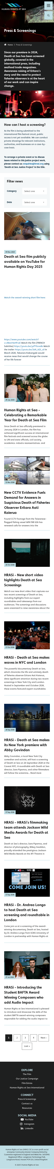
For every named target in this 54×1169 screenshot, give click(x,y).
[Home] (14, 6)
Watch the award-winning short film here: (25, 297)
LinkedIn (29, 1128)
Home (10, 45)
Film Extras (27, 1083)
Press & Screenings (27, 1099)
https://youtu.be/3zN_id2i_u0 (30, 349)
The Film (27, 1074)
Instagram (29, 1124)
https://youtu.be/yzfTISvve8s (28, 346)
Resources (27, 1108)
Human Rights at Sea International (27, 1087)
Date (9, 202)
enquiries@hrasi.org (33, 163)
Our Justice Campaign (27, 1078)
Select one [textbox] (29, 191)
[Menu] (48, 5)
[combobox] (34, 191)
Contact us (27, 1103)
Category (12, 191)
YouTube (29, 1119)
